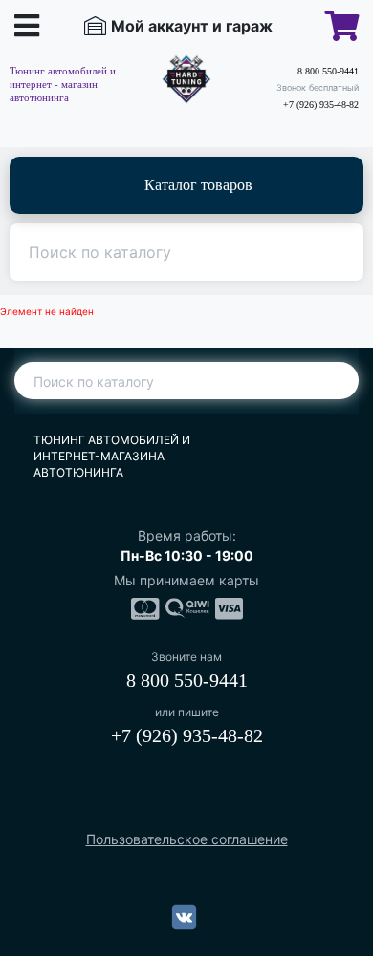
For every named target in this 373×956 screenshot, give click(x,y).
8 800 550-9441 (328, 71)
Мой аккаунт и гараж (192, 25)
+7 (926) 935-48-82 (321, 104)
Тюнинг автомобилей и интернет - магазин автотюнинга (63, 84)
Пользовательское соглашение (187, 839)
